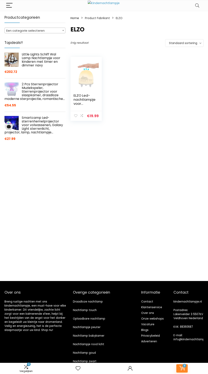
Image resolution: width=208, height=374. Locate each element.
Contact (147, 301)
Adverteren (149, 341)
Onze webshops (152, 319)
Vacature (147, 324)
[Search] (197, 5)
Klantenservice (151, 307)
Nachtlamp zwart (84, 361)
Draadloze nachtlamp (88, 302)
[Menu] (9, 5)
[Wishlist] (78, 368)
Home (74, 18)
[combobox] (34, 30)
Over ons (147, 313)
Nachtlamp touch (85, 310)
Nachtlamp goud (84, 353)
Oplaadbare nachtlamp (89, 319)
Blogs (144, 330)
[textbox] (35, 31)
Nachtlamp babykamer (88, 336)
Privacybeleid (150, 336)
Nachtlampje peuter (87, 327)
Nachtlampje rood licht (88, 344)
